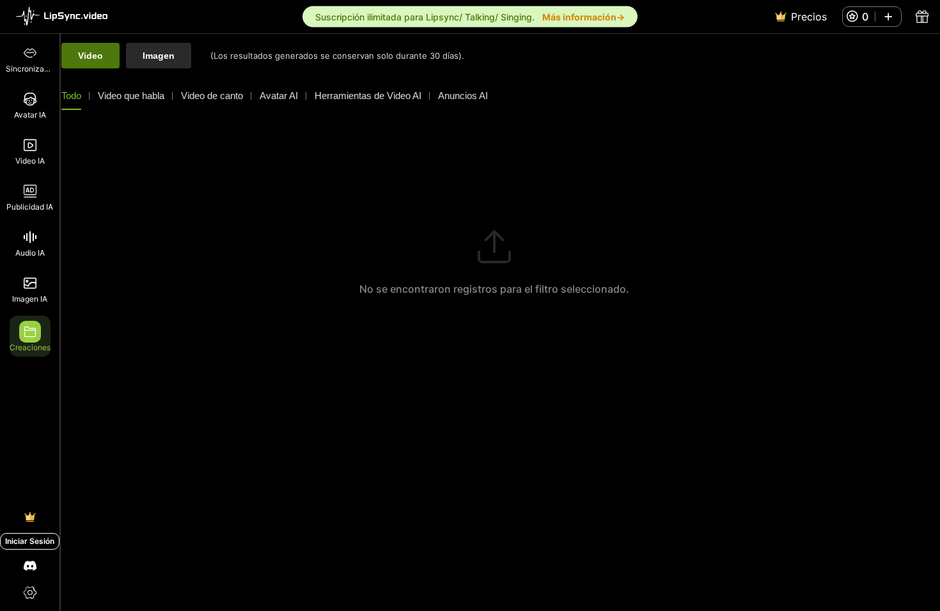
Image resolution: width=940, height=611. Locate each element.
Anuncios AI (463, 95)
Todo (71, 95)
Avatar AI (279, 95)
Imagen (159, 55)
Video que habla (131, 95)
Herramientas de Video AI (368, 95)
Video (90, 55)
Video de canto (212, 95)
